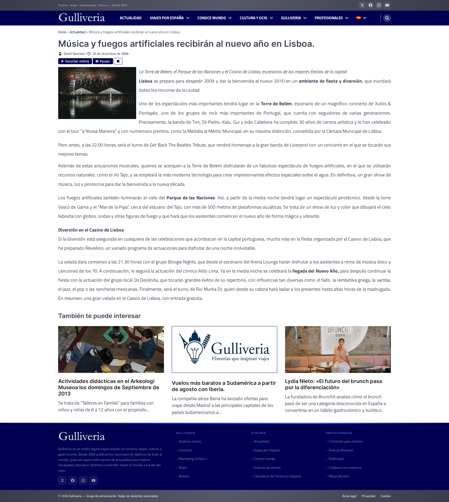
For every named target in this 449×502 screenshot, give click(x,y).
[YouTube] (93, 480)
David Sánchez (74, 53)
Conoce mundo (211, 18)
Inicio (62, 32)
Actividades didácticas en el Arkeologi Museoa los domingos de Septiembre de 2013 (108, 387)
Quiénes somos (190, 441)
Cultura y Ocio (253, 18)
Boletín (184, 476)
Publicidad (336, 458)
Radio (183, 467)
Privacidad (368, 496)
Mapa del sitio (339, 476)
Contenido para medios (345, 441)
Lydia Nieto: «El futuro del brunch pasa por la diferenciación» (333, 384)
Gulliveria (291, 18)
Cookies (385, 496)
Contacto (185, 450)
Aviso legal (349, 496)
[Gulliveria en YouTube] (387, 5)
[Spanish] (361, 18)
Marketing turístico (193, 458)
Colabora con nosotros (345, 467)
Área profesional (341, 450)
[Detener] (118, 61)
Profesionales (329, 18)
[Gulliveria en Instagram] (378, 5)
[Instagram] (83, 480)
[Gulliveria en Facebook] (370, 5)
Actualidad (131, 18)
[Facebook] (73, 480)
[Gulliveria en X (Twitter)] (362, 5)
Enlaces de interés (267, 467)
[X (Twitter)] (62, 480)
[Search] (387, 18)
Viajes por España (167, 18)
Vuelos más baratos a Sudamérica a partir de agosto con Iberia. (224, 386)
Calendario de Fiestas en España (277, 476)
